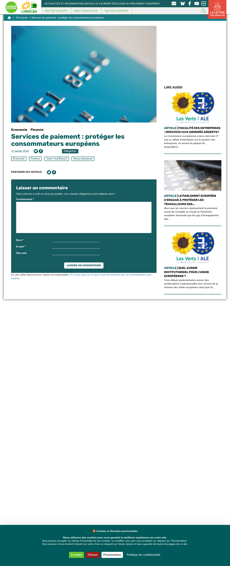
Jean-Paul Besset (56, 158)
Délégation (70, 151)
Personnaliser (112, 554)
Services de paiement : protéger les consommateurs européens (68, 140)
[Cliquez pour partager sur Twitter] (36, 151)
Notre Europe (117, 11)
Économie (18, 158)
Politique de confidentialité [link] (143, 554)
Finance (37, 130)
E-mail (20, 246)
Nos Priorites (86, 11)
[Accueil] (9, 17)
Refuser (93, 554)
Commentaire (25, 199)
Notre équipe (56, 11)
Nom (19, 240)
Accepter (76, 554)
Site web (21, 253)
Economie (21, 17)
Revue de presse (83, 158)
